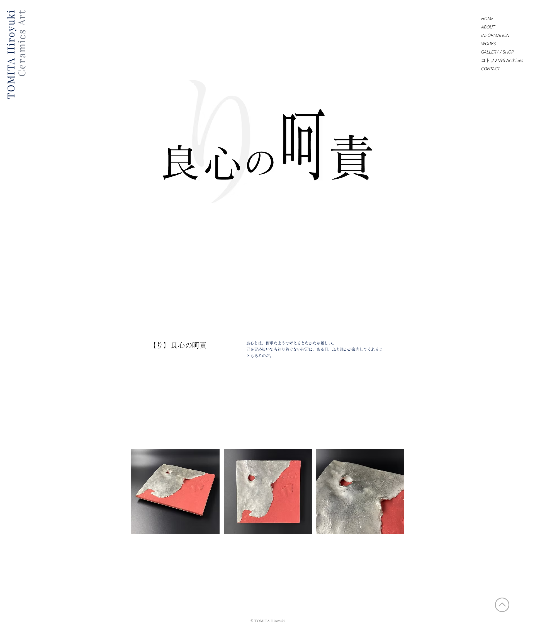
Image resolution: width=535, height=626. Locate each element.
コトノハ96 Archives (502, 60)
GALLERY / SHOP (497, 52)
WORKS (488, 44)
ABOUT (488, 27)
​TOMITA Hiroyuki (10, 54)
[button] (175, 491)
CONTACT (490, 69)
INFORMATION (495, 35)
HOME (487, 18)
